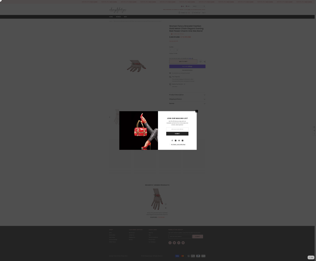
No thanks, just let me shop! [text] (178, 144)
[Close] (196, 111)
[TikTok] (182, 140)
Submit (177, 133)
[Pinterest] (179, 140)
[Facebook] (172, 140)
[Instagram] (175, 140)
